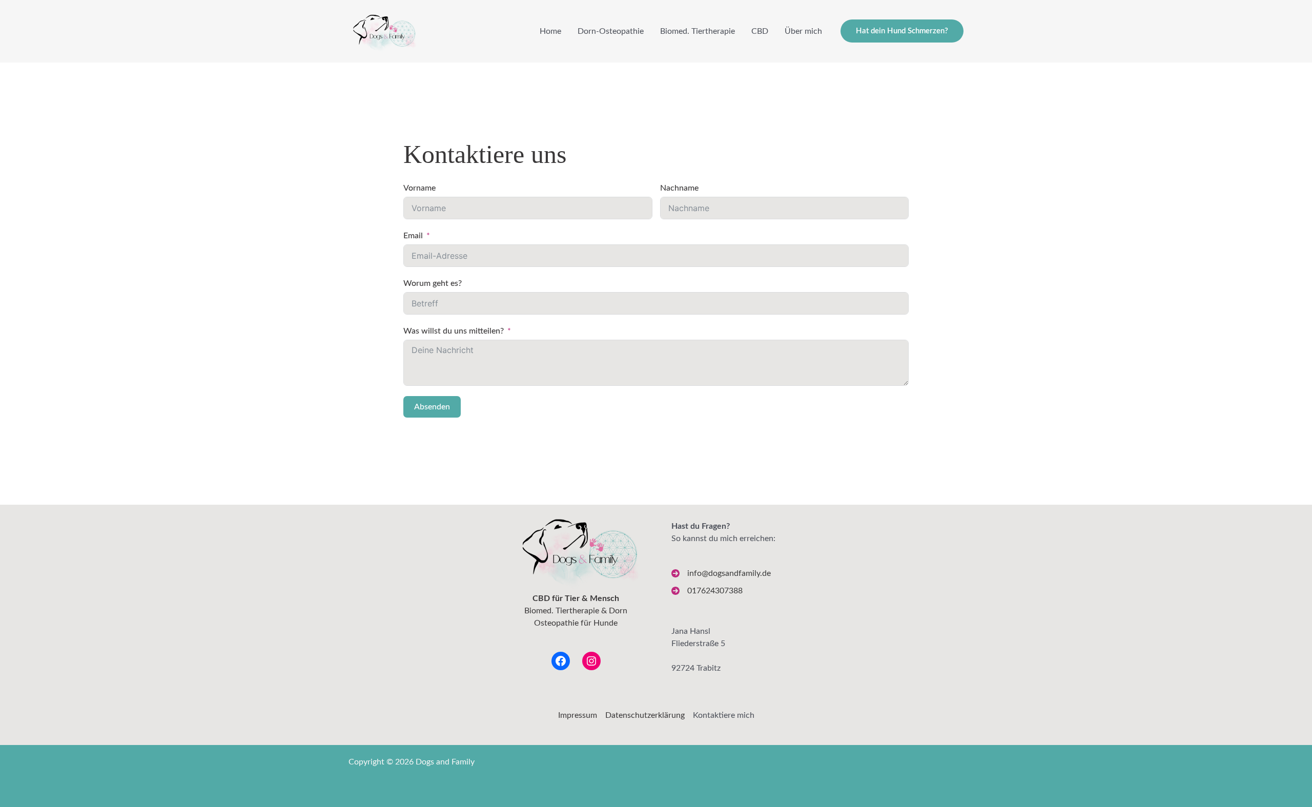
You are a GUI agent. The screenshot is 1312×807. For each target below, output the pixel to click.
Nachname (679, 188)
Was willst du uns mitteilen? (453, 331)
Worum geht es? (432, 283)
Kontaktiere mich (723, 715)
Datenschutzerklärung (645, 715)
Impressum (577, 715)
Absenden (432, 407)
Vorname (419, 188)
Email (413, 236)
